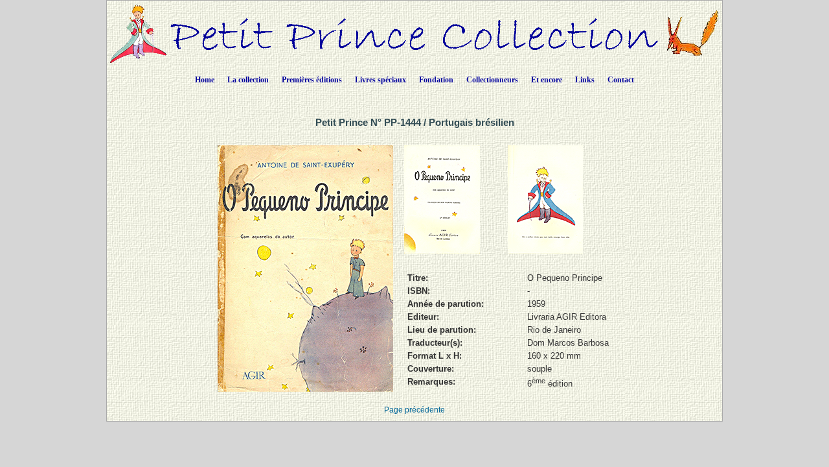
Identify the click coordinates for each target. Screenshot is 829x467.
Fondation (436, 79)
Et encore (546, 79)
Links (585, 79)
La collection (248, 79)
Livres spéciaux (380, 79)
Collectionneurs (492, 79)
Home (204, 79)
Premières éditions (312, 79)
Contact (621, 79)
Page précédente (414, 409)
